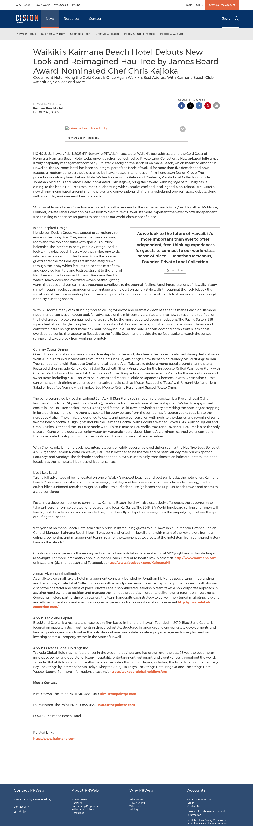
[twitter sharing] (190, 106)
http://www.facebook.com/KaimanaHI (138, 563)
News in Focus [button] (26, 34)
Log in (190, 802)
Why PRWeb (23, 4)
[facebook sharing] (181, 106)
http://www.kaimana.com (195, 558)
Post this (177, 270)
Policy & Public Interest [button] (139, 34)
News (50, 19)
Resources (71, 19)
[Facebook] (20, 811)
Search (227, 18)
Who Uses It (61, 4)
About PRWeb (80, 799)
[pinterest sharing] (207, 106)
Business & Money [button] (53, 34)
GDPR (199, 4)
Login (189, 4)
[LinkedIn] (24, 811)
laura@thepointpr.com (116, 705)
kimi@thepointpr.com (118, 694)
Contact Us (20, 806)
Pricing (76, 4)
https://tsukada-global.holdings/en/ (138, 672)
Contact (95, 19)
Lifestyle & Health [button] (107, 34)
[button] (126, 128)
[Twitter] (16, 811)
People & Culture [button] (171, 34)
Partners (77, 802)
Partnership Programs (85, 806)
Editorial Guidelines (83, 809)
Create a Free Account (222, 4)
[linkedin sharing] (199, 106)
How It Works (42, 4)
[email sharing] (216, 106)
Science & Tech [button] (80, 34)
